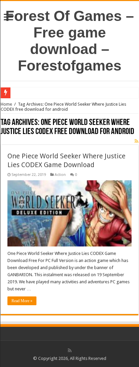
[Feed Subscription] (136, 141)
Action (60, 175)
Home (6, 104)
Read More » (21, 300)
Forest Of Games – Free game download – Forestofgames (69, 41)
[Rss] (69, 350)
